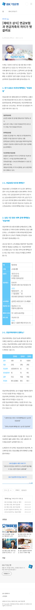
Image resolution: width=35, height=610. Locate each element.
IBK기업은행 (6, 565)
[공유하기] (8, 490)
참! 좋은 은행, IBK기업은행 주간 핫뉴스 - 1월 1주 (13, 506)
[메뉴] (31, 3)
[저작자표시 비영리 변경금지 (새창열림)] (24, 490)
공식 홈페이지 (6, 593)
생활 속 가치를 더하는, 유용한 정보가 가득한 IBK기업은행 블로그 (13, 569)
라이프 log (8, 499)
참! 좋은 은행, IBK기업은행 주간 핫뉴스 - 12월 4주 (13, 508)
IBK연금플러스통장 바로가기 (17, 463)
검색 (26, 3)
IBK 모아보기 (12, 11)
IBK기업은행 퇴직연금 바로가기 (17, 477)
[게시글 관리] (11, 490)
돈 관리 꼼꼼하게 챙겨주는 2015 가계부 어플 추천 (13, 510)
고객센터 (4, 596)
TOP (31, 593)
